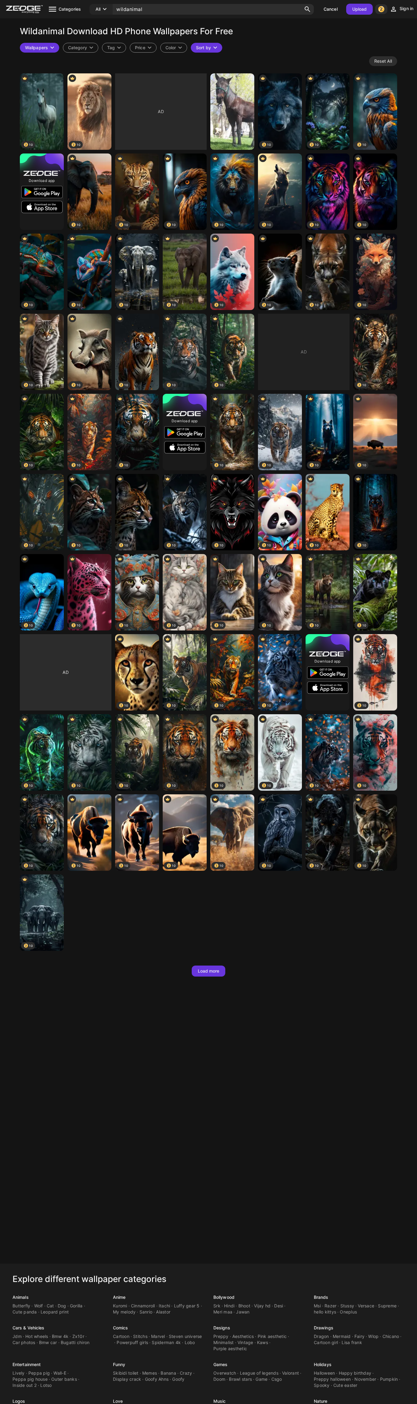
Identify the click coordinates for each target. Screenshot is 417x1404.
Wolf (38, 1305)
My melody (124, 1311)
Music (219, 1401)
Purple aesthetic (230, 1348)
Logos (19, 1401)
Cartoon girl (326, 1342)
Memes (149, 1373)
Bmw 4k (60, 1336)
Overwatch (224, 1373)
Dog (62, 1305)
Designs (221, 1327)
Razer (330, 1305)
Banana (168, 1373)
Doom (219, 1379)
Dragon (321, 1336)
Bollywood (223, 1297)
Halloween (324, 1373)
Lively (19, 1373)
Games (220, 1364)
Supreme (387, 1305)
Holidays (323, 1364)
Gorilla (76, 1305)
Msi (317, 1305)
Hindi (229, 1305)
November (365, 1379)
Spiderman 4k (166, 1342)
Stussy (347, 1305)
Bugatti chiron (75, 1342)
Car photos (24, 1342)
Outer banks (64, 1379)
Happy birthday (355, 1373)
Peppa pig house (30, 1379)
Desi (278, 1305)
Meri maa (222, 1311)
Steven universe (185, 1336)
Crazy (186, 1373)
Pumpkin (389, 1379)
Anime (119, 1297)
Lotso (46, 1385)
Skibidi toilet (126, 1373)
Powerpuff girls (132, 1342)
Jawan (242, 1311)
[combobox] (114, 48)
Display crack (127, 1379)
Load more (208, 971)
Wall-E (59, 1373)
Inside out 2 (25, 1385)
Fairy (359, 1336)
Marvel (158, 1336)
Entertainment (27, 1364)
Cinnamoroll (143, 1305)
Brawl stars (240, 1379)
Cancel (331, 9)
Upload (359, 9)
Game (261, 1379)
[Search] (307, 9)
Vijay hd (262, 1305)
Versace (366, 1305)
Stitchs (140, 1336)
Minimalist (223, 1342)
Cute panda (25, 1311)
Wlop (373, 1336)
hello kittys (325, 1311)
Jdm (17, 1336)
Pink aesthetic (272, 1336)
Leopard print (55, 1311)
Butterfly (21, 1305)
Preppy (221, 1336)
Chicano (391, 1336)
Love (118, 1401)
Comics (120, 1327)
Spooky (322, 1385)
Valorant (290, 1373)
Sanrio (146, 1311)
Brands (321, 1297)
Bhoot (244, 1305)
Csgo (276, 1379)
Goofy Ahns (157, 1379)
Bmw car (48, 1342)
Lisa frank (352, 1342)
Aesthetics (243, 1336)
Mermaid (342, 1336)
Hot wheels (36, 1336)
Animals (21, 1297)
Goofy (178, 1379)
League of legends (259, 1373)
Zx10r (78, 1336)
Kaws (262, 1342)
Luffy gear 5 (187, 1305)
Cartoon (121, 1336)
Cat (50, 1305)
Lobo (190, 1342)
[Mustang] (232, 111)
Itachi (164, 1305)
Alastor (163, 1311)
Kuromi (120, 1305)
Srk (216, 1305)
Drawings (323, 1327)
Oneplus (348, 1311)
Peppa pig (39, 1373)
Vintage (245, 1342)
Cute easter (345, 1385)
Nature (321, 1401)
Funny (119, 1364)
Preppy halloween (332, 1379)
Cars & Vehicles (29, 1327)
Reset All (383, 61)
